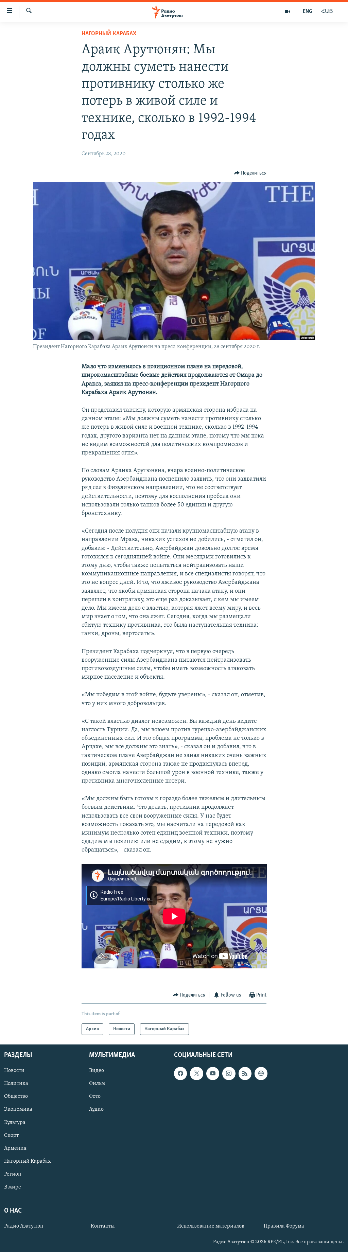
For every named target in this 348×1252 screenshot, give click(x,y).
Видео (96, 1070)
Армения (15, 1148)
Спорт (11, 1135)
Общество (16, 1096)
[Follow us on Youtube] (212, 1073)
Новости (14, 1070)
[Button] (250, 173)
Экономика (18, 1109)
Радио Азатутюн (24, 1226)
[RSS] (245, 1073)
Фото (95, 1096)
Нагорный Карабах (109, 34)
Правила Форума (284, 1226)
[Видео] (287, 11)
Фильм (97, 1083)
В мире (12, 1187)
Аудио (96, 1109)
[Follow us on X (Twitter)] (196, 1073)
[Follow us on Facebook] (180, 1073)
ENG (307, 11)
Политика (16, 1083)
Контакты (103, 1226)
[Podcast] (261, 1073)
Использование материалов (210, 1226)
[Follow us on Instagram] (228, 1073)
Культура (14, 1122)
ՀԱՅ (327, 11)
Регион (12, 1174)
